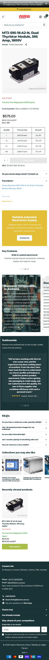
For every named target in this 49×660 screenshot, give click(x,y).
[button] (8, 158)
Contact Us (24, 238)
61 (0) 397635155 (25, 9)
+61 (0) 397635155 (15, 579)
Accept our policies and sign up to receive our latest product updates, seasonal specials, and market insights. (26, 636)
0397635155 (10, 596)
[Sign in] (40, 17)
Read (6, 201)
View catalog (3, 17)
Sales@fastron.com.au (16, 583)
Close (46, 3)
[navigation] (21, 269)
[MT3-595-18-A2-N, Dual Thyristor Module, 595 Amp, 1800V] (15, 505)
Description (7, 181)
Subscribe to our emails (11, 624)
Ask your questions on (18, 603)
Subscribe (44, 629)
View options (14, 546)
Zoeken (44, 25)
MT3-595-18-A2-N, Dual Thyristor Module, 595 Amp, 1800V (13, 523)
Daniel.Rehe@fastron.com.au (17, 600)
